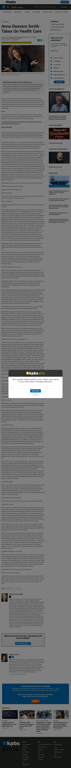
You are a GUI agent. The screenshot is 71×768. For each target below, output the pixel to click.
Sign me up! (35, 391)
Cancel (35, 394)
